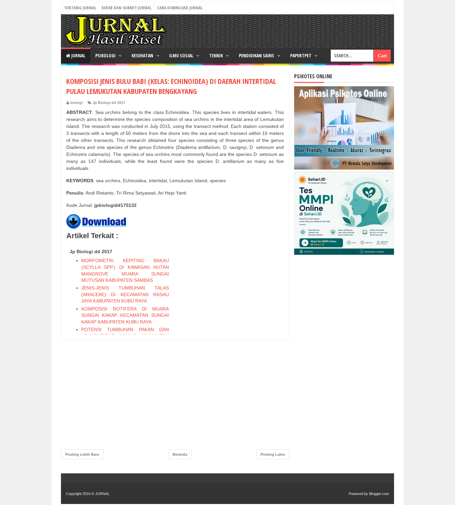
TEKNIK (216, 55)
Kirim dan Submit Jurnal (126, 8)
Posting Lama (272, 454)
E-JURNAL (101, 494)
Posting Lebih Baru (82, 454)
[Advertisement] (234, 346)
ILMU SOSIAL (181, 55)
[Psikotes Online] (344, 168)
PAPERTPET (301, 55)
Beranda (180, 454)
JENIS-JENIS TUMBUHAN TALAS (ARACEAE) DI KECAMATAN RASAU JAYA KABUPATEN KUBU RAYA (125, 294)
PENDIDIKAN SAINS (257, 55)
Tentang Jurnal (80, 8)
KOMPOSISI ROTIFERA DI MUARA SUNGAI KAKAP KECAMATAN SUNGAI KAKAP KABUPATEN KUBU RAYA (125, 315)
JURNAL (77, 55)
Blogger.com (379, 494)
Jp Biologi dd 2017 (109, 103)
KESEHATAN (143, 55)
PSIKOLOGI (106, 55)
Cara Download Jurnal (180, 8)
